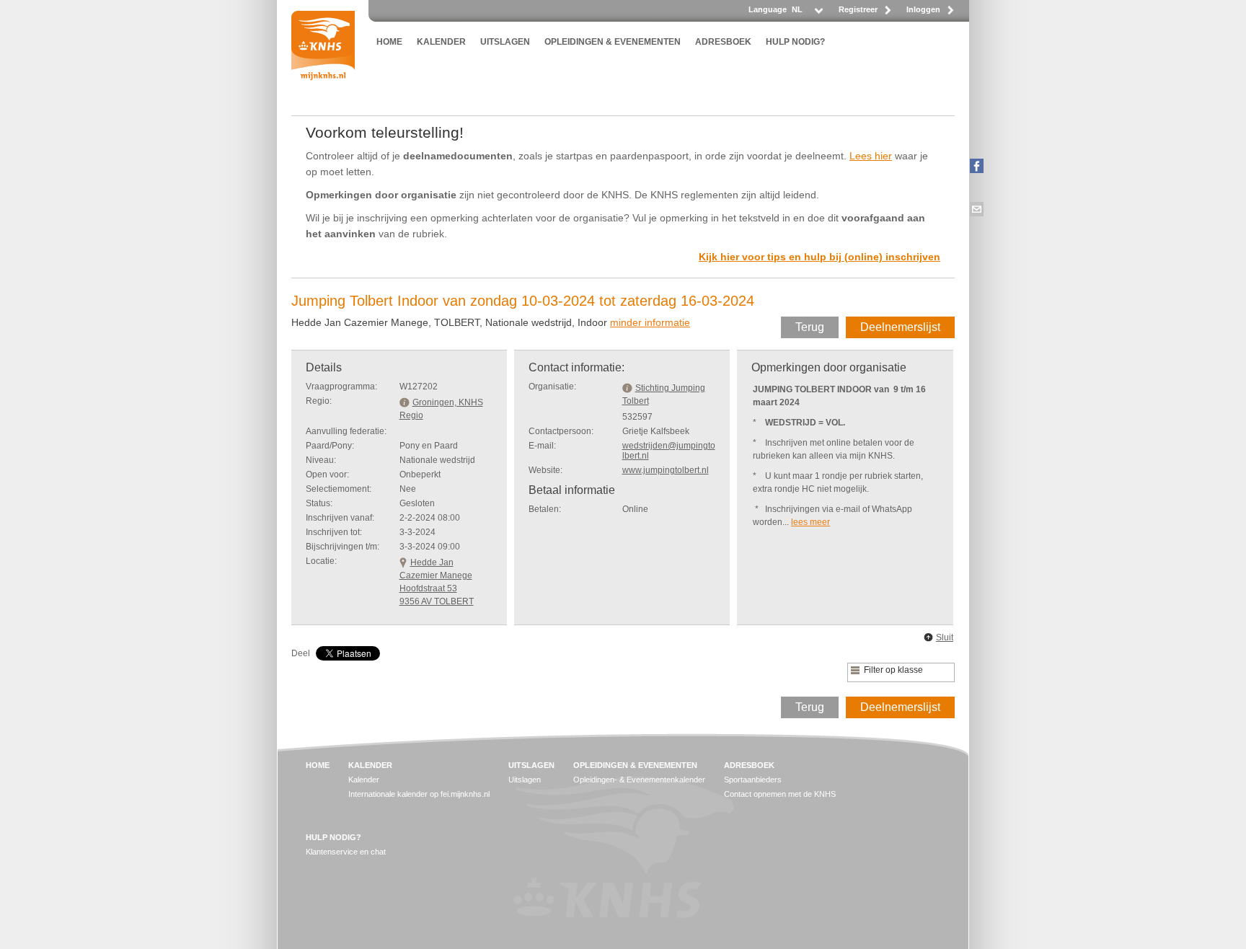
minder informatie (650, 322)
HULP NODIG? (795, 42)
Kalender (363, 779)
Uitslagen (524, 779)
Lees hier (870, 156)
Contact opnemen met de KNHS (780, 794)
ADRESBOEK (723, 42)
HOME (389, 42)
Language (767, 9)
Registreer (858, 9)
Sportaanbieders (753, 779)
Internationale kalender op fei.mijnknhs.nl (419, 794)
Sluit (944, 637)
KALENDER (441, 42)
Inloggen (923, 9)
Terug (809, 327)
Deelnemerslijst (900, 327)
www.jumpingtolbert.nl (665, 470)
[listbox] (806, 13)
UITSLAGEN (505, 42)
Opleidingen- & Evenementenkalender (639, 779)
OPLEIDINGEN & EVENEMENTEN (612, 42)
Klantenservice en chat (346, 851)
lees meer (810, 522)
